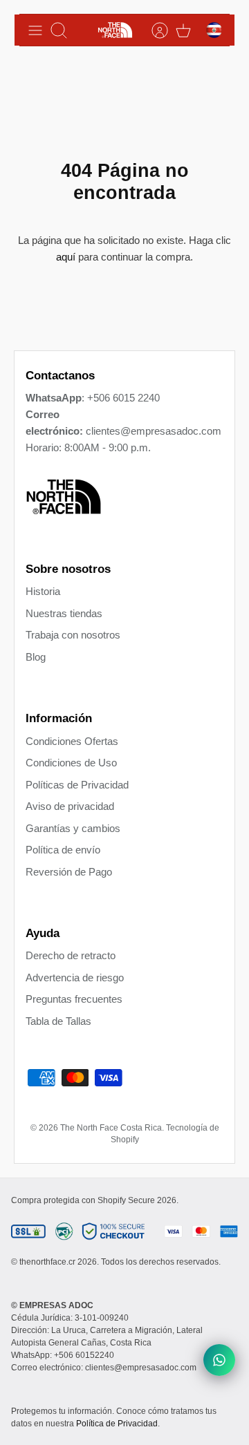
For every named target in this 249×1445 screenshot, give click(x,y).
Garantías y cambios (73, 828)
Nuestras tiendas (64, 613)
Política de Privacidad (117, 1423)
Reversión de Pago (69, 872)
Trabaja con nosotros (73, 635)
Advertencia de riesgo (75, 977)
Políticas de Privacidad (77, 785)
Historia (43, 591)
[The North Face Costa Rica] (115, 30)
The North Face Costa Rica (111, 1128)
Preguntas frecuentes (74, 999)
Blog (36, 657)
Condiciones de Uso (71, 762)
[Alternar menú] (35, 30)
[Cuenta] (153, 30)
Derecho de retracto (71, 955)
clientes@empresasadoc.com (153, 431)
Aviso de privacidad (70, 806)
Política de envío (63, 850)
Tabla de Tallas (58, 1021)
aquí (65, 257)
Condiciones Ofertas (72, 741)
